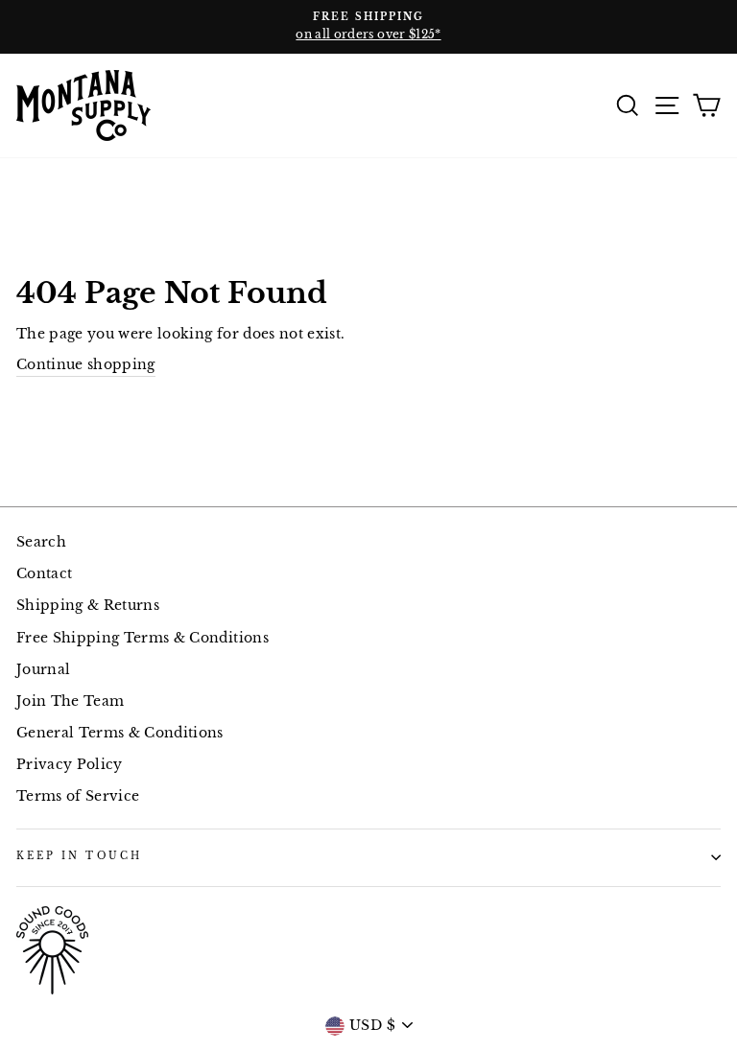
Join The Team (70, 701)
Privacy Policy (69, 765)
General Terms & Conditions (120, 733)
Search (41, 542)
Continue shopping (85, 365)
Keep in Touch (79, 856)
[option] (368, 27)
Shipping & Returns (87, 605)
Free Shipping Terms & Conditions (142, 638)
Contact (44, 574)
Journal (43, 670)
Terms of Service (77, 796)
